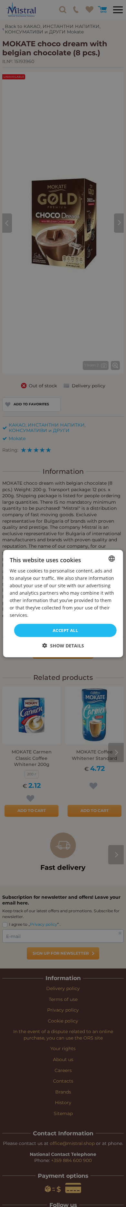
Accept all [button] (65, 630)
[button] (63, 645)
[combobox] (111, 558)
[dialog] (63, 603)
